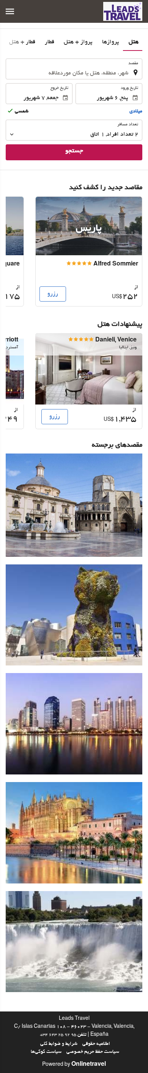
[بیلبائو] (74, 615)
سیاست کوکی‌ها (46, 1052)
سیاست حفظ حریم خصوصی (92, 1052)
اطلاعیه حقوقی (96, 1044)
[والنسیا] (74, 505)
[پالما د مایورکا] (74, 832)
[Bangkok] (74, 723)
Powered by (74, 1065)
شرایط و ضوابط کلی (58, 1044)
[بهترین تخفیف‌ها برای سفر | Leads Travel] (122, 11)
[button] (10, 11)
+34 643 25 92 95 (58, 1035)
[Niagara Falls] (74, 941)
